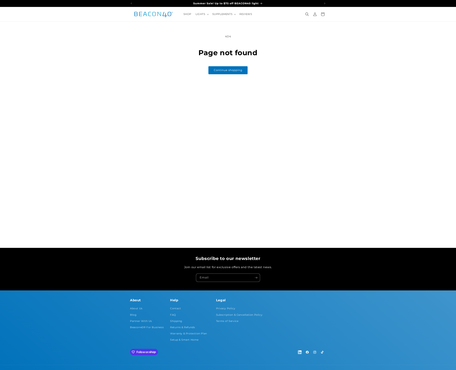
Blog (133, 314)
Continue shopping (228, 70)
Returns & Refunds (182, 327)
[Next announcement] (325, 3)
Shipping (176, 321)
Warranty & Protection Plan (188, 333)
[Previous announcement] (131, 3)
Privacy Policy (225, 308)
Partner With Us (141, 321)
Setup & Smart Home (184, 339)
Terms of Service (227, 321)
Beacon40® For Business (147, 327)
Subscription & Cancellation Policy (239, 314)
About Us (136, 308)
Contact (175, 308)
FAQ (173, 314)
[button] (201, 14)
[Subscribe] (256, 277)
